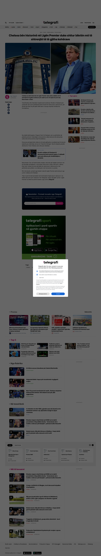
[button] (50, 278)
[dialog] (50, 278)
